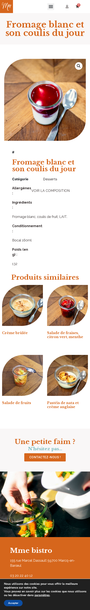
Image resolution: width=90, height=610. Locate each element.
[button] (50, 6)
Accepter (13, 603)
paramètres (42, 595)
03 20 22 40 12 (21, 576)
